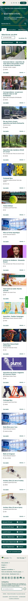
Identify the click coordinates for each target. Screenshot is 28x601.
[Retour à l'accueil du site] (2, 8)
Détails (21, 72)
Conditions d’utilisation (14, 598)
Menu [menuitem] (24, 3)
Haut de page (20, 558)
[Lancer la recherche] (25, 24)
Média (3, 567)
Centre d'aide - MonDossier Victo (10, 574)
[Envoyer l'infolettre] (25, 588)
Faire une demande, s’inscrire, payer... (11, 571)
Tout (4, 29)
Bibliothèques (22, 29)
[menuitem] (3, 2)
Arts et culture (12, 29)
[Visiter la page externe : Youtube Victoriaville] (17, 578)
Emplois (3, 565)
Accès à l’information (13, 596)
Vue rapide (6, 72)
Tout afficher (22, 38)
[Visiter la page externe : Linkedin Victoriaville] (14, 578)
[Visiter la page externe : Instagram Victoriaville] (11, 578)
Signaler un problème (7, 569)
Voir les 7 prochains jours (14, 551)
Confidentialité (22, 596)
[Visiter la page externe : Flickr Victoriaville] (20, 578)
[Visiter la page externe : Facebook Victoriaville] (2, 578)
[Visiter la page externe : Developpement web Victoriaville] (23, 578)
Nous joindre (4, 562)
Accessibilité (5, 596)
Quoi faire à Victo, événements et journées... (16, 8)
